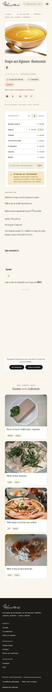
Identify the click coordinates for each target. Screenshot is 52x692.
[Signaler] (31, 96)
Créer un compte (8, 635)
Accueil (8, 14)
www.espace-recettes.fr (24, 90)
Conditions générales (10, 682)
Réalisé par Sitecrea (10, 687)
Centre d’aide (7, 645)
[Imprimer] (20, 96)
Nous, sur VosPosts (10, 653)
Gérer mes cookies (29, 682)
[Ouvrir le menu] (47, 4)
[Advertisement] (26, 318)
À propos (6, 663)
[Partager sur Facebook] (7, 96)
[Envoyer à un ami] (26, 96)
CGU (4, 667)
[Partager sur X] (12, 96)
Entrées (37, 14)
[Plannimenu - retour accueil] (11, 606)
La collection (23, 14)
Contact (5, 649)
